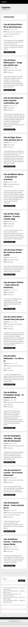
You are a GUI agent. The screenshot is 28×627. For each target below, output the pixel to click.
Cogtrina (5, 7)
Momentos (12, 34)
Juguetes (10, 515)
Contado (21, 402)
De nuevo (6, 34)
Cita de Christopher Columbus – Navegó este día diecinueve (12, 438)
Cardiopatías (10, 70)
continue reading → (9, 52)
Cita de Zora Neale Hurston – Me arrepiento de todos (12, 594)
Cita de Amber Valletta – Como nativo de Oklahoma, (13, 285)
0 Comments (10, 36)
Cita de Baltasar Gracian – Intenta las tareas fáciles (13, 541)
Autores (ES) (3, 623)
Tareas (16, 549)
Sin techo (10, 326)
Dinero (5, 404)
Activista (9, 512)
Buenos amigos (11, 366)
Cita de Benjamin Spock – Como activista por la (14, 505)
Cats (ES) (10, 623)
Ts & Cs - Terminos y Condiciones (19, 624)
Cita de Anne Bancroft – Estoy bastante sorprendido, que (14, 100)
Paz (14, 515)
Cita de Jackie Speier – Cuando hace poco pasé (14, 318)
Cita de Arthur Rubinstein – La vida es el (14, 358)
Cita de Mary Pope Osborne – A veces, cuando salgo (12, 216)
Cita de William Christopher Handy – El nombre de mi (14, 395)
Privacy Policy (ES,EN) (21, 623)
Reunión (17, 34)
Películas (17, 515)
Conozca (13, 31)
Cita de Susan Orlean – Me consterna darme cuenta (13, 252)
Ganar (16, 324)
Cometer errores (11, 480)
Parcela (17, 259)
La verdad (8, 368)
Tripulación (18, 445)
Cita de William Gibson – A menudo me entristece (13, 177)
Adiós (8, 31)
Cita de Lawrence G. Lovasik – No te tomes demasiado (13, 472)
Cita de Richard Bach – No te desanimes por (13, 25)
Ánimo (14, 512)
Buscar (5, 579)
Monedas (10, 404)
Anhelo (9, 402)
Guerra (5, 515)
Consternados (19, 31)
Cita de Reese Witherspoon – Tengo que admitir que (13, 62)
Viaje (23, 445)
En (4, 368)
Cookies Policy (4, 624)
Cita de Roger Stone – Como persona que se (13, 138)
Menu (5, 2)
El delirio (17, 184)
